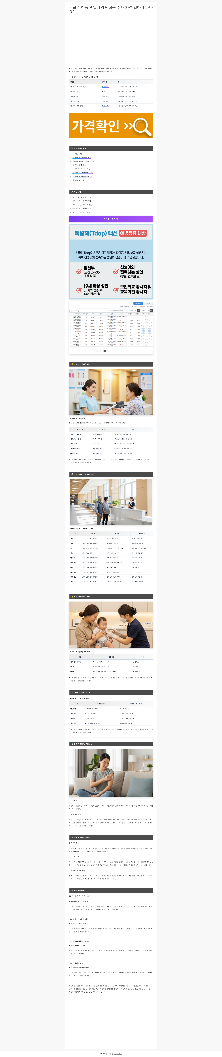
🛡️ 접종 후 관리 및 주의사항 (83, 176)
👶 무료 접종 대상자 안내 (82, 165)
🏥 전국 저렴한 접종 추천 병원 (83, 161)
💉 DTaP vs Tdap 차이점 (81, 169)
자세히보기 (105, 86)
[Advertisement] (111, 29)
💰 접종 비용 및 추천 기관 (82, 157)
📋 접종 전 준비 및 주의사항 (83, 172)
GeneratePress (118, 1054)
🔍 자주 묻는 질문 (79, 180)
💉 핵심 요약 (77, 154)
